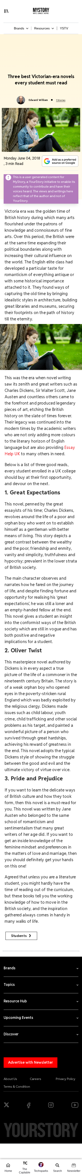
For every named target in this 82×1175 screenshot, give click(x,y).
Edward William (38, 100)
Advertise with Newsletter (30, 1062)
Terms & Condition (17, 1086)
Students (19, 936)
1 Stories (60, 100)
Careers (35, 1079)
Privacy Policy (65, 1079)
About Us (10, 1079)
